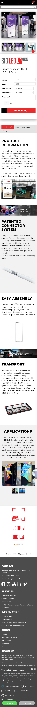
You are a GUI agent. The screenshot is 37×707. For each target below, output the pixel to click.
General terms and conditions (12, 626)
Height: (4, 84)
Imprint (4, 634)
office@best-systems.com (17, 579)
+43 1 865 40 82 (13, 576)
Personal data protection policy (13, 622)
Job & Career (6, 640)
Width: (4, 80)
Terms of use (6, 616)
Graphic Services (7, 599)
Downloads (26, 127)
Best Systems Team (9, 637)
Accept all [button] (10, 703)
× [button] (35, 669)
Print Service (6, 602)
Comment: (5, 97)
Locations (5, 644)
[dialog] (18, 687)
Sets (17, 127)
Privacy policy (6, 619)
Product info (8, 127)
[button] (18, 699)
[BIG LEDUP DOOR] (7, 46)
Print (5, 131)
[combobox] (32, 669)
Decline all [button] (27, 703)
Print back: (5, 93)
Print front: (6, 89)
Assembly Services (8, 595)
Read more (10, 683)
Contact (4, 647)
